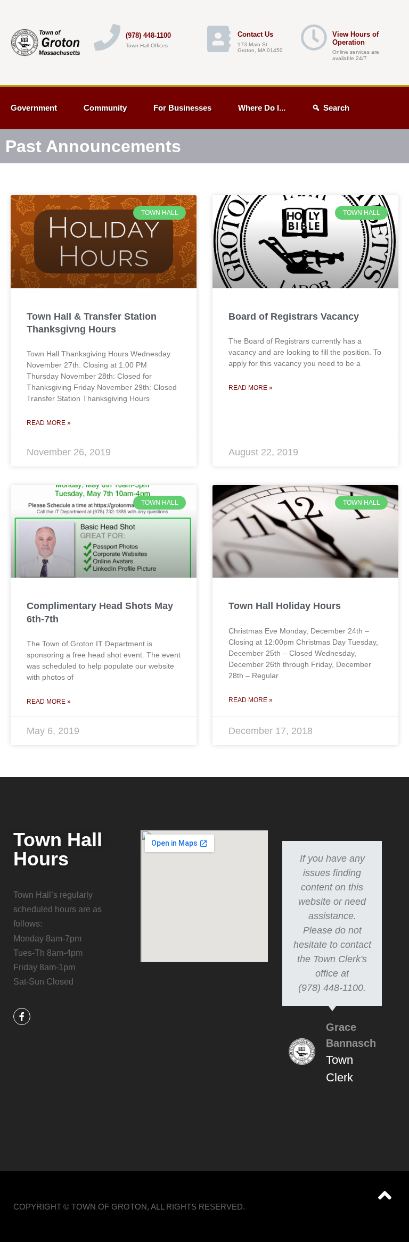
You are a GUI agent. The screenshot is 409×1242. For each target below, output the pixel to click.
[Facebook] (21, 1016)
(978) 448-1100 (148, 35)
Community (105, 107)
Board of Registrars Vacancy (293, 316)
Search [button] (336, 107)
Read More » (49, 423)
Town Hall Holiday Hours (284, 606)
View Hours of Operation (355, 38)
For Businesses (182, 107)
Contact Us (255, 34)
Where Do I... (261, 107)
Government (34, 107)
